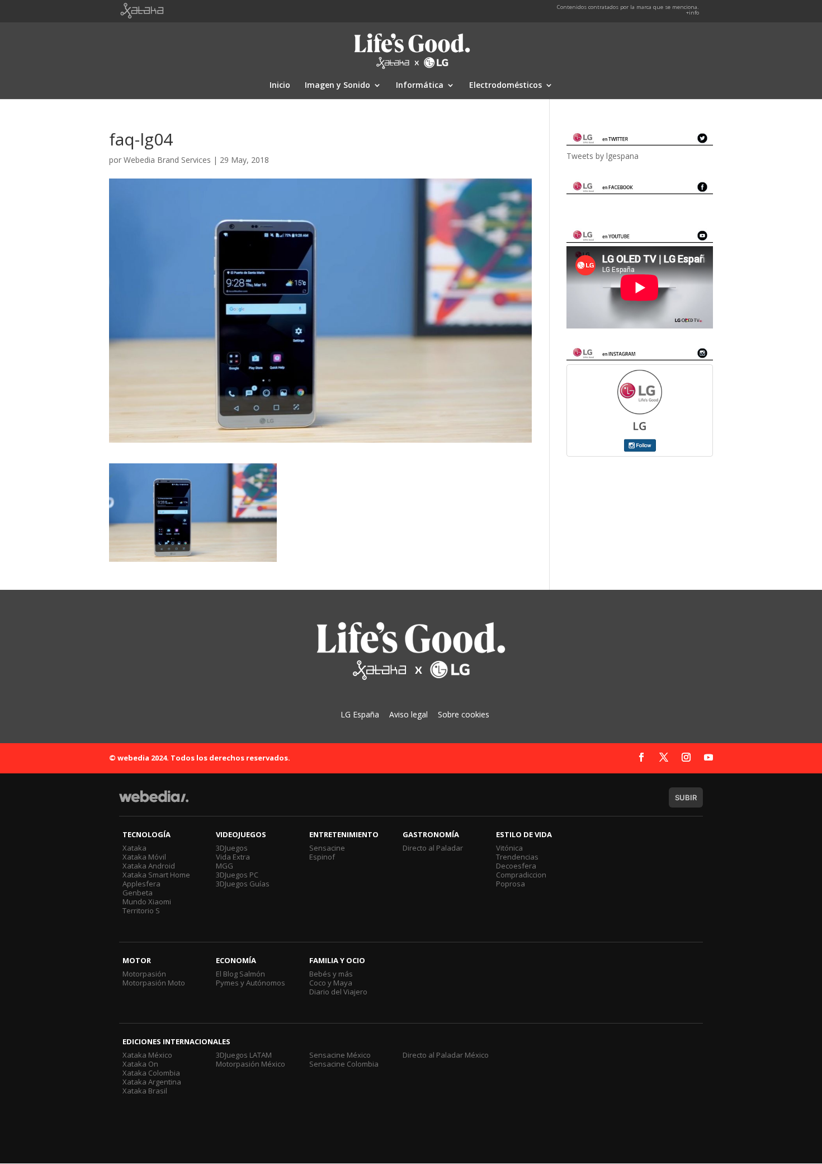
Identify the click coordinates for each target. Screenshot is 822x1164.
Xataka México (147, 1054)
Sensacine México (340, 1054)
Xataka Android (148, 865)
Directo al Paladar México (446, 1054)
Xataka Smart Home (156, 874)
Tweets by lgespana (602, 156)
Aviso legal (408, 714)
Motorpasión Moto (153, 982)
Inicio (280, 85)
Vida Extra (233, 856)
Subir (686, 797)
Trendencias (517, 856)
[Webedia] (153, 801)
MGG (224, 865)
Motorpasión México (250, 1063)
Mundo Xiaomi (146, 901)
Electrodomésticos (505, 85)
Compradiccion (521, 874)
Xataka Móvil (144, 856)
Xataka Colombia (151, 1072)
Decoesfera (516, 865)
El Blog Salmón (240, 973)
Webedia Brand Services (167, 159)
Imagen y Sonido (337, 85)
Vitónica (509, 847)
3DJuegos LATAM (244, 1054)
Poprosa (510, 883)
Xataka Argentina (151, 1081)
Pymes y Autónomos (250, 982)
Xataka (134, 847)
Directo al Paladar (433, 847)
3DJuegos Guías (243, 883)
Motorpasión (144, 973)
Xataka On (140, 1063)
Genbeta (137, 892)
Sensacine (327, 847)
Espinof (322, 856)
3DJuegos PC (237, 874)
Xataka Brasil (144, 1090)
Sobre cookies (463, 714)
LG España (360, 714)
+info (692, 12)
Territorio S (141, 910)
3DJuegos (232, 847)
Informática (419, 85)
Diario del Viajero (338, 991)
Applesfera (141, 883)
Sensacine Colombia (344, 1063)
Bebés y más (331, 973)
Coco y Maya (330, 982)
